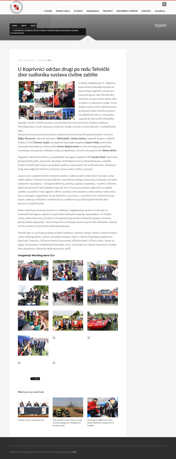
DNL (74, 452)
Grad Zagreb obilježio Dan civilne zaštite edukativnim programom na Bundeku (100, 423)
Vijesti (49, 60)
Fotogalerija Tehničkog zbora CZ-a (36, 255)
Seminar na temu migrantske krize (31, 420)
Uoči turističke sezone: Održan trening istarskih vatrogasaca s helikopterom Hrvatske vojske (67, 423)
